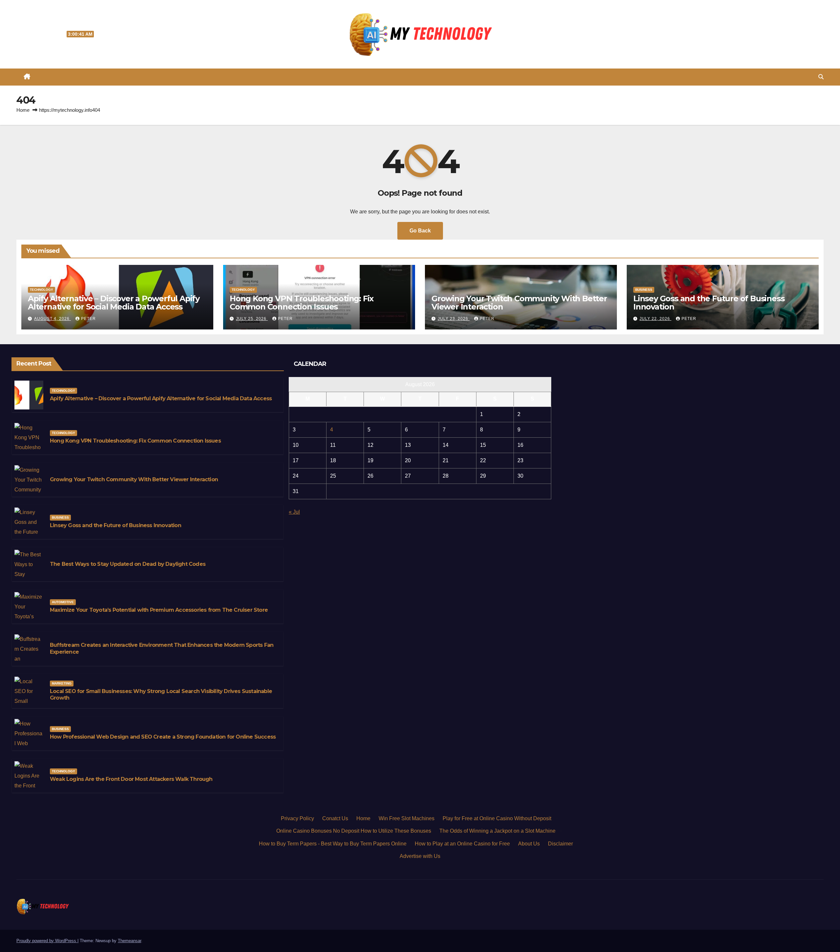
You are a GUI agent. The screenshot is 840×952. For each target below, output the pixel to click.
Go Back (420, 230)
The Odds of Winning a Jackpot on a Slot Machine (497, 831)
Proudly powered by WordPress (46, 940)
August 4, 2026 (52, 318)
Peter (88, 318)
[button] (821, 77)
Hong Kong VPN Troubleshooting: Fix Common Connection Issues (301, 302)
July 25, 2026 (252, 318)
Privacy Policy (297, 818)
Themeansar (129, 940)
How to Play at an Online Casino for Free (462, 843)
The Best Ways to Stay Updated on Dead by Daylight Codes (127, 564)
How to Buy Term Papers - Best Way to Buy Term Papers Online (333, 843)
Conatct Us (335, 818)
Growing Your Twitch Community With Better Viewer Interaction (519, 302)
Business (643, 289)
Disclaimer (560, 843)
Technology (41, 289)
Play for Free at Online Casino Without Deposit (497, 818)
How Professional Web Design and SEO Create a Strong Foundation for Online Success (163, 737)
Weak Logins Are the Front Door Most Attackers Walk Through (131, 779)
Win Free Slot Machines (406, 818)
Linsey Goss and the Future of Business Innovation (708, 302)
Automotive (63, 602)
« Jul (294, 512)
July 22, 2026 (655, 318)
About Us (529, 843)
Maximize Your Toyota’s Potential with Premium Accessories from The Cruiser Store (159, 610)
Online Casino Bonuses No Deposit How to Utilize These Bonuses (353, 831)
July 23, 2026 (454, 318)
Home (23, 110)
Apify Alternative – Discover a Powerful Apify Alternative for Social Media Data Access (114, 302)
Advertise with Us (420, 856)
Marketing (62, 683)
